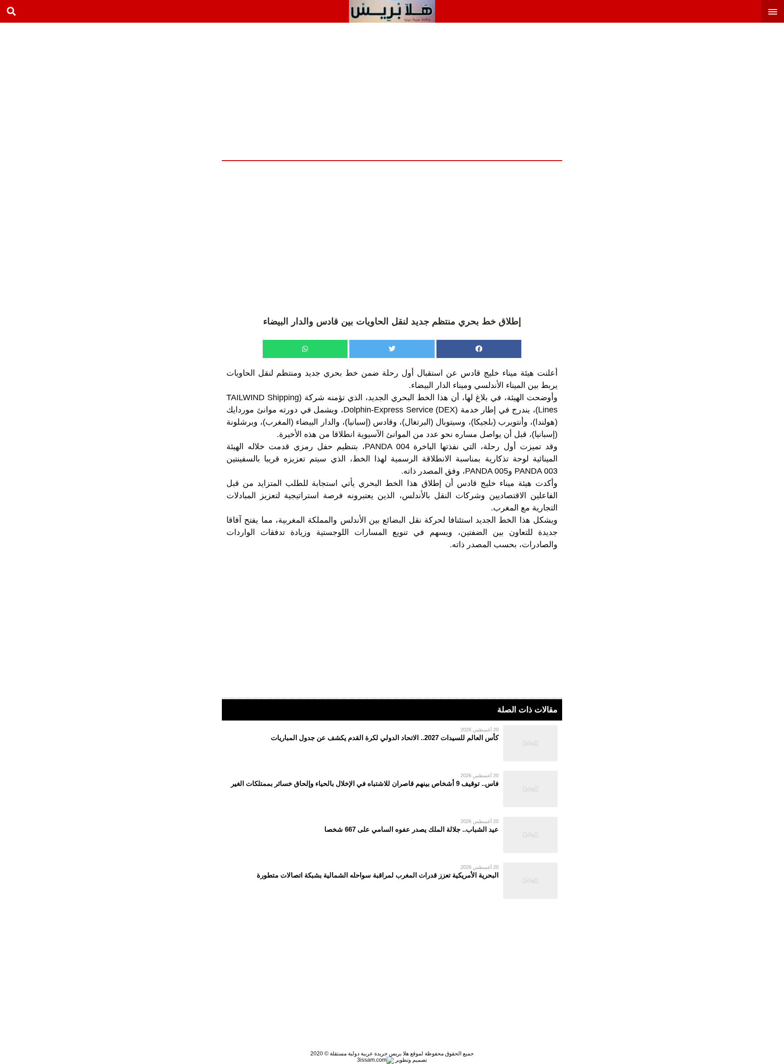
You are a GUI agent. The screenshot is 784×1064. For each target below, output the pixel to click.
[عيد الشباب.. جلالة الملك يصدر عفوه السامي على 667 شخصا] (392, 835)
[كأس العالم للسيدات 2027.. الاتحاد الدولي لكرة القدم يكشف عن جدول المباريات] (392, 743)
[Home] (392, 11)
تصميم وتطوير (410, 1060)
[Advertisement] (716, 91)
